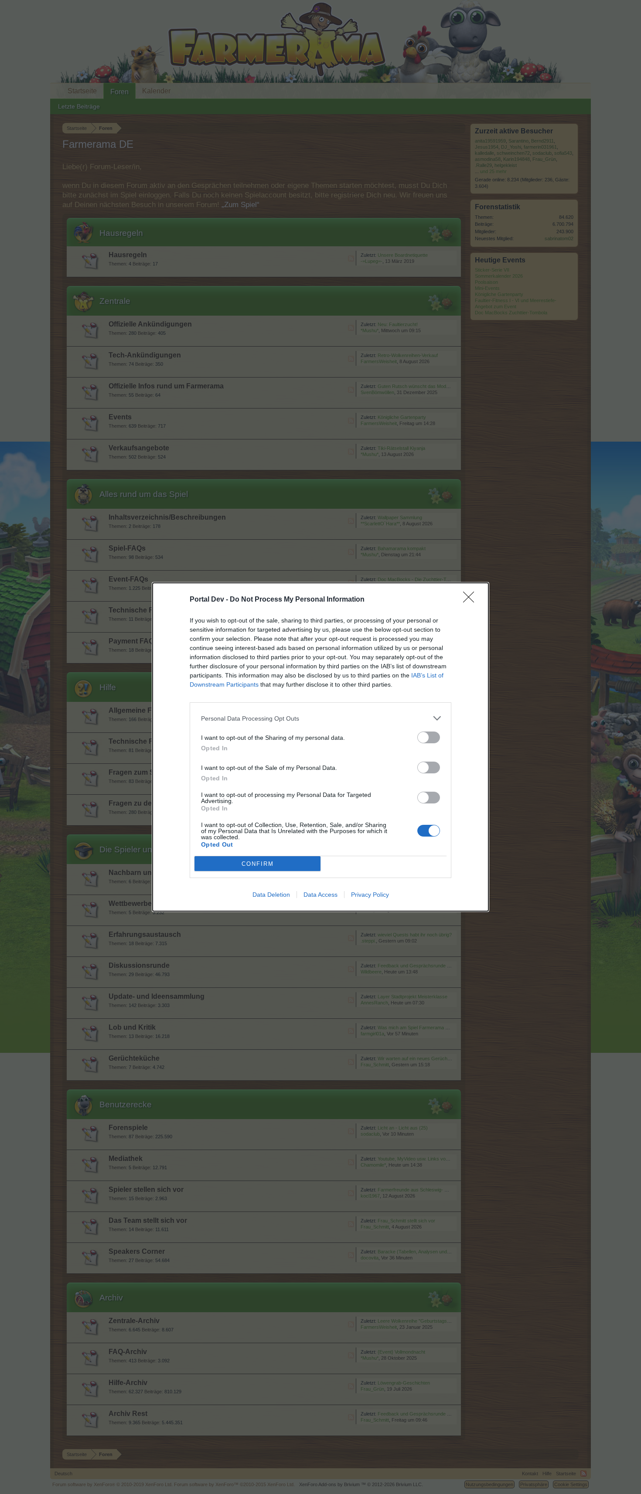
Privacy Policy (370, 894)
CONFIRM (258, 864)
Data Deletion (271, 894)
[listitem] (320, 718)
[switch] (428, 737)
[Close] (471, 600)
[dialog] (320, 747)
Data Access (320, 894)
